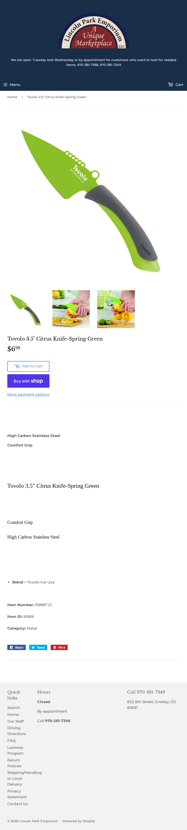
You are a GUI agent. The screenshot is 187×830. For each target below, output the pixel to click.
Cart (179, 84)
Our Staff (15, 721)
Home (12, 97)
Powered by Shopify (79, 821)
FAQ (11, 740)
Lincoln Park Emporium (38, 821)
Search (13, 707)
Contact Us (17, 803)
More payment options (28, 394)
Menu (15, 84)
